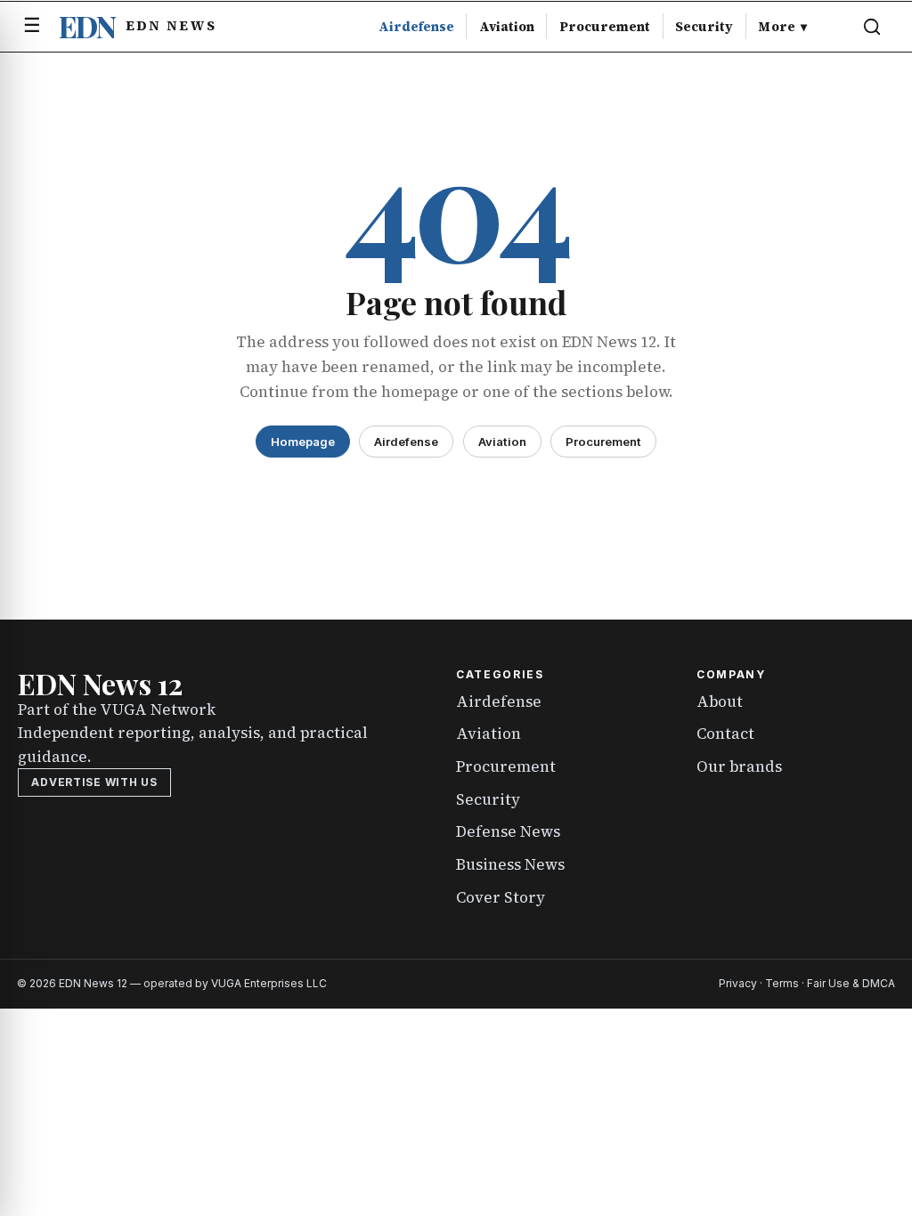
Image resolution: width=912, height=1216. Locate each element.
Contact (725, 733)
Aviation (506, 27)
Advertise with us (94, 782)
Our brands (739, 766)
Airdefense (416, 27)
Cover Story (500, 897)
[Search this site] (872, 27)
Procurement (604, 27)
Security (704, 27)
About (719, 701)
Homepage (303, 441)
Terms (782, 983)
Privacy (738, 983)
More (782, 27)
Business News (510, 864)
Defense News (508, 831)
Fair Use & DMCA (851, 983)
